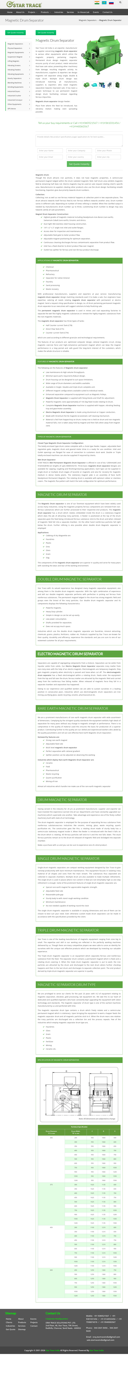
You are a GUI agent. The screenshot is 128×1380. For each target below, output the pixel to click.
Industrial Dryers (14, 91)
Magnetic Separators (87, 20)
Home (9, 12)
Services (70, 12)
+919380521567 (88, 122)
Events (96, 12)
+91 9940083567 (108, 1322)
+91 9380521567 (101, 1316)
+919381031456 (109, 122)
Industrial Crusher (14, 96)
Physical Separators (15, 48)
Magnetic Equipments (16, 52)
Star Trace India (53, 1350)
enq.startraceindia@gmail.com (106, 1337)
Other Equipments (14, 104)
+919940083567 (79, 126)
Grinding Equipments (15, 87)
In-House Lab (83, 12)
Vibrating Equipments (16, 74)
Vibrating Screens (14, 65)
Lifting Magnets (13, 61)
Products (45, 12)
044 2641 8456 (101, 1328)
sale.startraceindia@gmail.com (100, 1340)
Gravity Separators (15, 78)
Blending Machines (15, 83)
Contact (34, 1326)
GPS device (12, 109)
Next (121, 55)
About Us (20, 12)
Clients (9, 1322)
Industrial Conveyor (15, 100)
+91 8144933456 (108, 1319)
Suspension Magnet (15, 57)
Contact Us (107, 12)
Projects (31, 12)
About (21, 1319)
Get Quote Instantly (15, 32)
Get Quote (10, 1329)
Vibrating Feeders (14, 70)
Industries (58, 12)
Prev (83, 55)
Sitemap (22, 1329)
